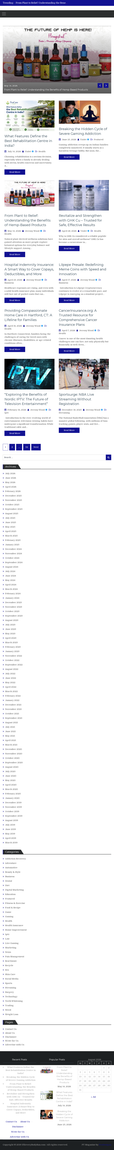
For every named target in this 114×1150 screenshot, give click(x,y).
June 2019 (10, 829)
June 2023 (10, 629)
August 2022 (11, 669)
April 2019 (10, 838)
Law (7, 939)
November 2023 (13, 607)
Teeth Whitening (14, 1001)
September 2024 (14, 562)
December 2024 (13, 549)
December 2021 (13, 704)
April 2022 (10, 687)
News (8, 952)
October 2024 (12, 558)
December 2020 (13, 749)
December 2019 (13, 802)
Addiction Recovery (15, 858)
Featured (98, 139)
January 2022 (12, 700)
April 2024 (10, 584)
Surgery (9, 992)
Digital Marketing (14, 890)
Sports (8, 983)
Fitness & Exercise (15, 903)
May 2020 (10, 780)
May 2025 (10, 527)
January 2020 (12, 798)
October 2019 (12, 811)
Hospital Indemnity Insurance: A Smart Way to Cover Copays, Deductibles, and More (29, 269)
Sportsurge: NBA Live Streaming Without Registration (76, 399)
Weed (8, 1010)
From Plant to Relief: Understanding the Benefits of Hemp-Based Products (56, 3)
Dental (8, 881)
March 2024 (11, 589)
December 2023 (13, 602)
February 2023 (13, 647)
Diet (7, 885)
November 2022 (13, 656)
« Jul (93, 1097)
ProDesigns (105, 1144)
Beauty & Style (12, 872)
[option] (42, 2)
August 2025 (11, 513)
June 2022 (10, 678)
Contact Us (10, 1029)
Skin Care (10, 974)
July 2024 (10, 571)
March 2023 (11, 642)
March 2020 (11, 789)
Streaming (64, 412)
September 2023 (14, 616)
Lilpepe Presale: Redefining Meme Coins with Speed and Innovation (82, 269)
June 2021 (10, 731)
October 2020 (12, 758)
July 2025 (10, 518)
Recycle (9, 965)
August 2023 (11, 620)
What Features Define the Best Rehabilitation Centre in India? (28, 140)
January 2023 (12, 651)
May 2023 (10, 633)
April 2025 (10, 531)
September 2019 (13, 816)
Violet (28, 151)
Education (10, 894)
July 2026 (10, 473)
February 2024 (13, 593)
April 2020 (10, 785)
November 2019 (13, 807)
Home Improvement (16, 930)
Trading (9, 1005)
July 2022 (10, 673)
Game (8, 912)
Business (9, 283)
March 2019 (11, 842)
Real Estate (11, 961)
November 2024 (13, 553)
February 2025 (13, 540)
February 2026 (13, 491)
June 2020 (10, 776)
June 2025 (10, 522)
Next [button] (106, 85)
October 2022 (12, 660)
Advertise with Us (14, 1044)
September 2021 (13, 718)
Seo (7, 970)
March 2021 (11, 745)
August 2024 (11, 567)
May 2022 (10, 682)
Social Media (11, 979)
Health (42, 151)
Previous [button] (100, 85)
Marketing (10, 947)
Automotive (11, 867)
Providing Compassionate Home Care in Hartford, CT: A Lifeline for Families (28, 315)
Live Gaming (12, 943)
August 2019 (11, 820)
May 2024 (10, 580)
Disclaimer (11, 1037)
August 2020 (11, 767)
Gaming (9, 916)
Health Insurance (14, 925)
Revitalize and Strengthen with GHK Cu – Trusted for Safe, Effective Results (80, 220)
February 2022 (13, 696)
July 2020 (10, 771)
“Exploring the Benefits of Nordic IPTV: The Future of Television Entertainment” (26, 399)
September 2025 (14, 509)
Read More (14, 172)
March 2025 (11, 535)
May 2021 (10, 736)
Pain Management (14, 956)
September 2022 (14, 664)
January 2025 (12, 544)
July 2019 (10, 825)
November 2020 (13, 753)
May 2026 (10, 482)
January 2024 (12, 598)
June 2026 (10, 478)
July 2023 (10, 624)
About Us (10, 1033)
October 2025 (12, 504)
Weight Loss (11, 1014)
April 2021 (10, 740)
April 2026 (10, 487)
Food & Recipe (12, 907)
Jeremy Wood (32, 231)
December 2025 (13, 495)
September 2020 (14, 762)
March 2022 (11, 691)
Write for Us (11, 1041)
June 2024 (10, 576)
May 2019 (10, 833)
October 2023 (12, 611)
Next (36, 447)
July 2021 (10, 727)
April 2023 (10, 638)
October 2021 (12, 713)
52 (26, 447)
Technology (11, 996)
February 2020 (13, 793)
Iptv (6, 412)
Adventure (10, 863)
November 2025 (13, 500)
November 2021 (13, 709)
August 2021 (11, 722)
